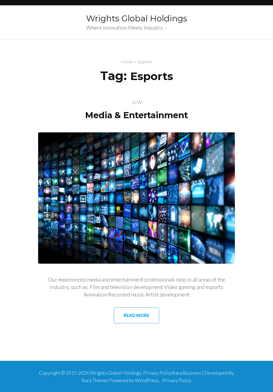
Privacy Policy (176, 380)
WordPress (147, 380)
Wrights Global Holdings (136, 18)
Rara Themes (95, 380)
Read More (136, 315)
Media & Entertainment (136, 115)
